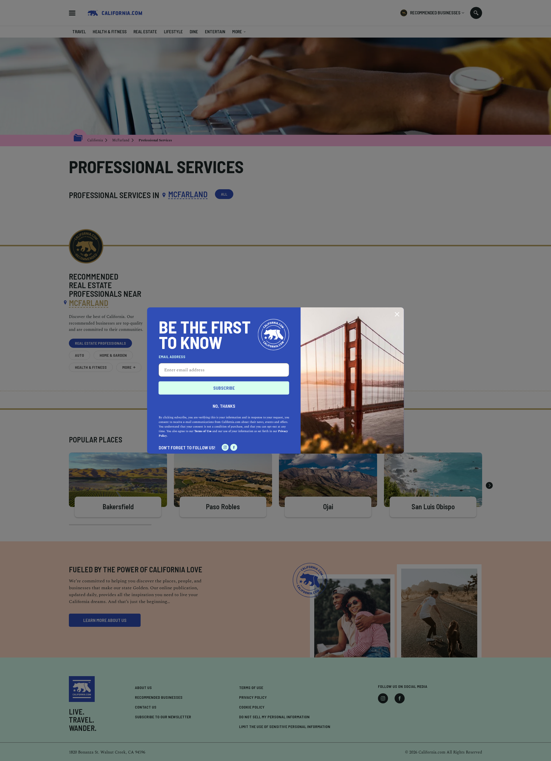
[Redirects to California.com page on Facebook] (233, 447)
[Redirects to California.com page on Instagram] (225, 447)
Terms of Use (203, 431)
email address (172, 357)
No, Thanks (224, 406)
